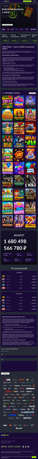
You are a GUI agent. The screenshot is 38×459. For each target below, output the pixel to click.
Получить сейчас (7, 24)
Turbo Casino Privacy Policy (8, 441)
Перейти (5, 40)
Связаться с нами (5, 442)
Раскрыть (32, 93)
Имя (2, 354)
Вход (34, 1)
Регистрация (27, 1)
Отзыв (2, 359)
